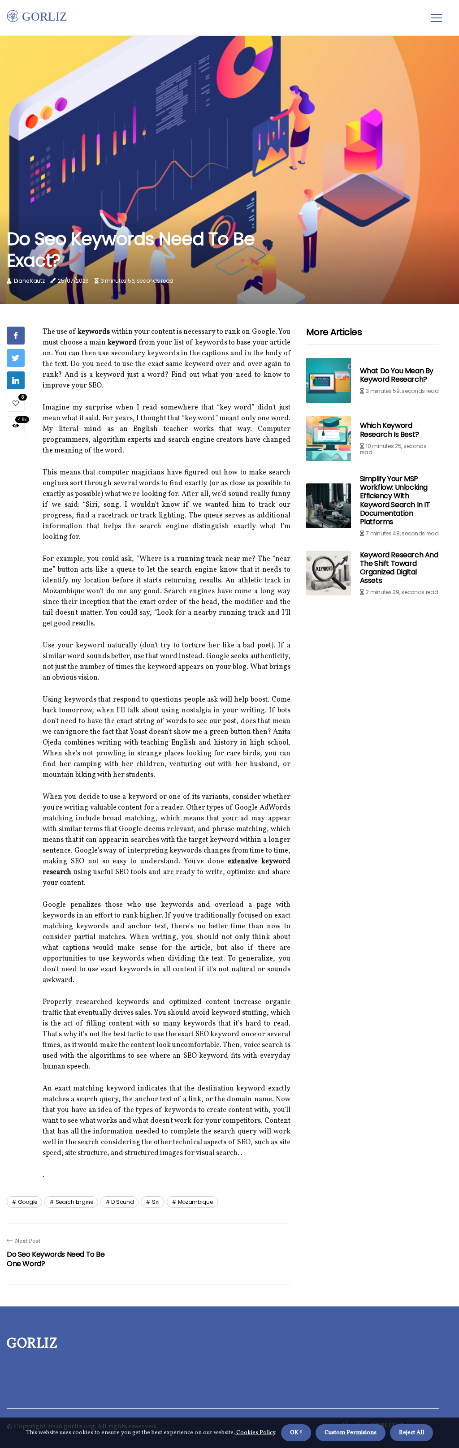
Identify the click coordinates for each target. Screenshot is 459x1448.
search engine (74, 1202)
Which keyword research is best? (389, 429)
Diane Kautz (29, 280)
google (27, 1202)
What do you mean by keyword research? (396, 375)
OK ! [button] (296, 1433)
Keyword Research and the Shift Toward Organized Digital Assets (399, 568)
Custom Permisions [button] (351, 1433)
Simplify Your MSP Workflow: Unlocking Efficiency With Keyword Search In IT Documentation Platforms (395, 500)
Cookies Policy (255, 1433)
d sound (122, 1202)
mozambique (195, 1202)
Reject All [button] (411, 1433)
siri (156, 1202)
